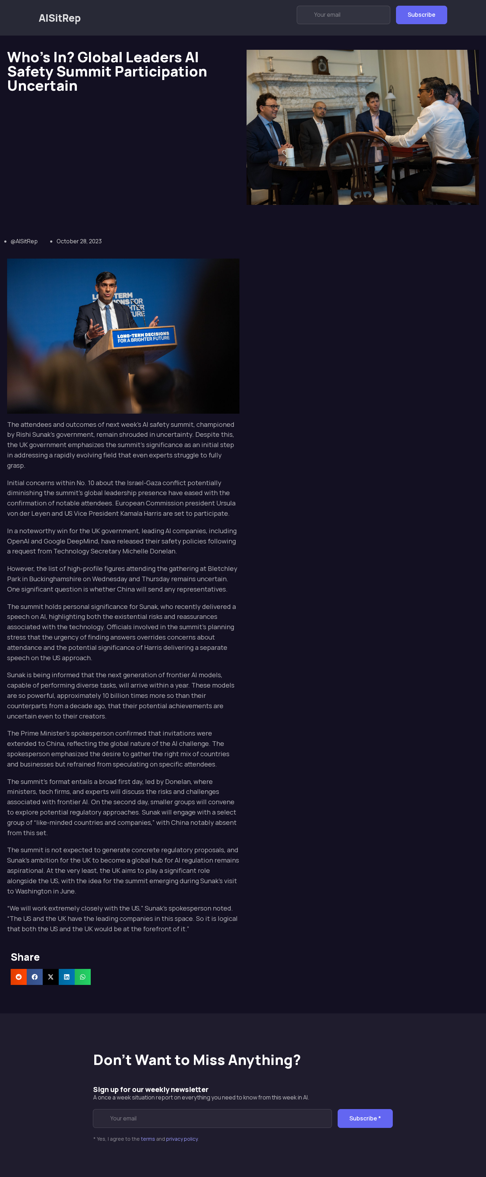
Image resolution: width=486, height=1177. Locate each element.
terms (148, 1138)
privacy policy (181, 1138)
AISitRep (60, 18)
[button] (19, 977)
